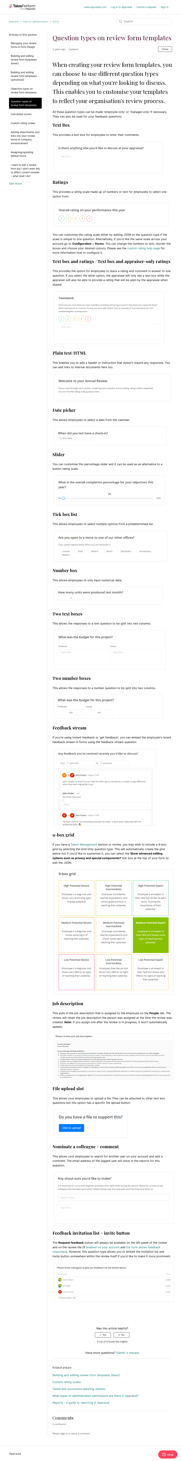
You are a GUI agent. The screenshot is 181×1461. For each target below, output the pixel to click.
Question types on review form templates (24, 103)
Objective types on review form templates (24, 90)
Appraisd (14, 21)
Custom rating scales (23, 123)
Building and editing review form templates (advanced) (24, 76)
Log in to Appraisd (121, 6)
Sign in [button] (164, 6)
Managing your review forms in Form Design (23, 45)
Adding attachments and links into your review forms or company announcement (25, 138)
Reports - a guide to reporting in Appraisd (80, 1402)
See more (15, 183)
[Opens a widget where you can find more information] (167, 1454)
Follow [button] (165, 49)
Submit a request (146, 6)
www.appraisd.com (95, 6)
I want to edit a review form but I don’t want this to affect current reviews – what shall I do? (25, 170)
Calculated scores (21, 114)
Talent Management (84, 844)
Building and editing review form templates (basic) (24, 59)
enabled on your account (102, 1247)
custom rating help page (143, 248)
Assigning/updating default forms (22, 154)
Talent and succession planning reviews (78, 1389)
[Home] (22, 9)
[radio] (103, 1335)
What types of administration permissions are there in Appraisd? (95, 1395)
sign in (64, 1433)
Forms (56, 21)
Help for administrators (35, 21)
